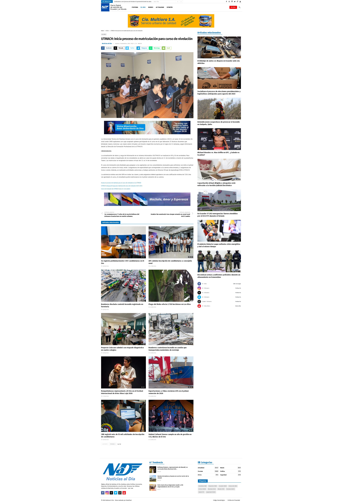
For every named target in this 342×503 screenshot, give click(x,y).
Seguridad (230, 475)
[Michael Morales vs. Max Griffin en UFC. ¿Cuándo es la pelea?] (219, 139)
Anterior (105, 444)
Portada (208, 471)
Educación (233, 486)
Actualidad (208, 468)
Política (230, 471)
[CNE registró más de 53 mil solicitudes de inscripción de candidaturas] (123, 416)
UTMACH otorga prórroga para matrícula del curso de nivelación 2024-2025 (121, 186)
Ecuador (222, 486)
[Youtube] (240, 1)
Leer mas (130, 488)
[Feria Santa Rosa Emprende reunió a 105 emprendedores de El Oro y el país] (152, 487)
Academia (202, 486)
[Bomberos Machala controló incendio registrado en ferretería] (123, 286)
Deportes (213, 486)
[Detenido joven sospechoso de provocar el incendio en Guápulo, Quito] (219, 108)
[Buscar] (239, 7)
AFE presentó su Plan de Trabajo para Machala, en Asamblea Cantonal (132, 1)
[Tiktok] (237, 1)
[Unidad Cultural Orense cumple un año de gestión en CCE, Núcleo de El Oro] (171, 416)
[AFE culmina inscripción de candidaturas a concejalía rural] (171, 242)
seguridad (210, 492)
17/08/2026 (153, 266)
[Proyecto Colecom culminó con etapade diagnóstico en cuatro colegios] (123, 329)
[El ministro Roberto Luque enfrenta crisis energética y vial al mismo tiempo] (219, 231)
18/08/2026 (106, 266)
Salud (201, 492)
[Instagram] (229, 1)
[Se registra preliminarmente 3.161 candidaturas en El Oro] (123, 242)
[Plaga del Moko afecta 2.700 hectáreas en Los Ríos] (171, 286)
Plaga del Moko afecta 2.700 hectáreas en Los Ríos (170, 304)
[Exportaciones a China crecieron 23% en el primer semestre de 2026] (171, 372)
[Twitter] (235, 1)
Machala (212, 489)
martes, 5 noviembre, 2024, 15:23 (124, 43)
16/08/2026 (153, 439)
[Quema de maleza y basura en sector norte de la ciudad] (152, 478)
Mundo (230, 468)
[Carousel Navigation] (179, 1)
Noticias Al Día (107, 43)
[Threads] (232, 1)
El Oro (104, 34)
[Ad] (171, 21)
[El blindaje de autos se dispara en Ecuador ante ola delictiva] (219, 47)
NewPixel (129, 500)
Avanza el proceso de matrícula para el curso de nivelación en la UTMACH (121, 183)
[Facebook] (226, 1)
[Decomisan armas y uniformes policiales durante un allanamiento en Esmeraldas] (219, 261)
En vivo (233, 7)
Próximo (112, 444)
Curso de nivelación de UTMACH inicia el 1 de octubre (115, 189)
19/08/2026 (153, 307)
